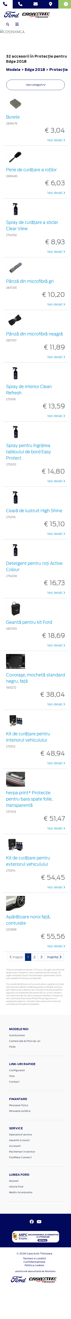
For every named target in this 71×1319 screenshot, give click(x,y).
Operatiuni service (20, 1134)
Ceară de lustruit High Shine (34, 510)
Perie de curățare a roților (31, 169)
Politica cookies (34, 1265)
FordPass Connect (20, 1157)
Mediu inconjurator (21, 1192)
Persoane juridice (19, 1111)
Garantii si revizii (19, 1140)
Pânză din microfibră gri (30, 281)
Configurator (17, 1070)
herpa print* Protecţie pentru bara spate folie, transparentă (29, 799)
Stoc (12, 1076)
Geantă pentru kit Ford (29, 622)
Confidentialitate (34, 1262)
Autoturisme (17, 1035)
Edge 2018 (35, 69)
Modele (13, 69)
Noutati (14, 1181)
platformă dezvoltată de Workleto (35, 1271)
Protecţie (58, 69)
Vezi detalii (55, 140)
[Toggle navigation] (17, 24)
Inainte (53, 957)
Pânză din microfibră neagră (34, 333)
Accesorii (15, 1146)
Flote (12, 1047)
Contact (14, 1082)
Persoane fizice (18, 1105)
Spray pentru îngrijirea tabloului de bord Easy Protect (28, 452)
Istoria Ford (16, 1186)
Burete (13, 117)
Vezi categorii (34, 84)
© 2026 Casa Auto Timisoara (34, 1253)
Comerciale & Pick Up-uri (24, 1041)
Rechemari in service (22, 1151)
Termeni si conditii (34, 1258)
